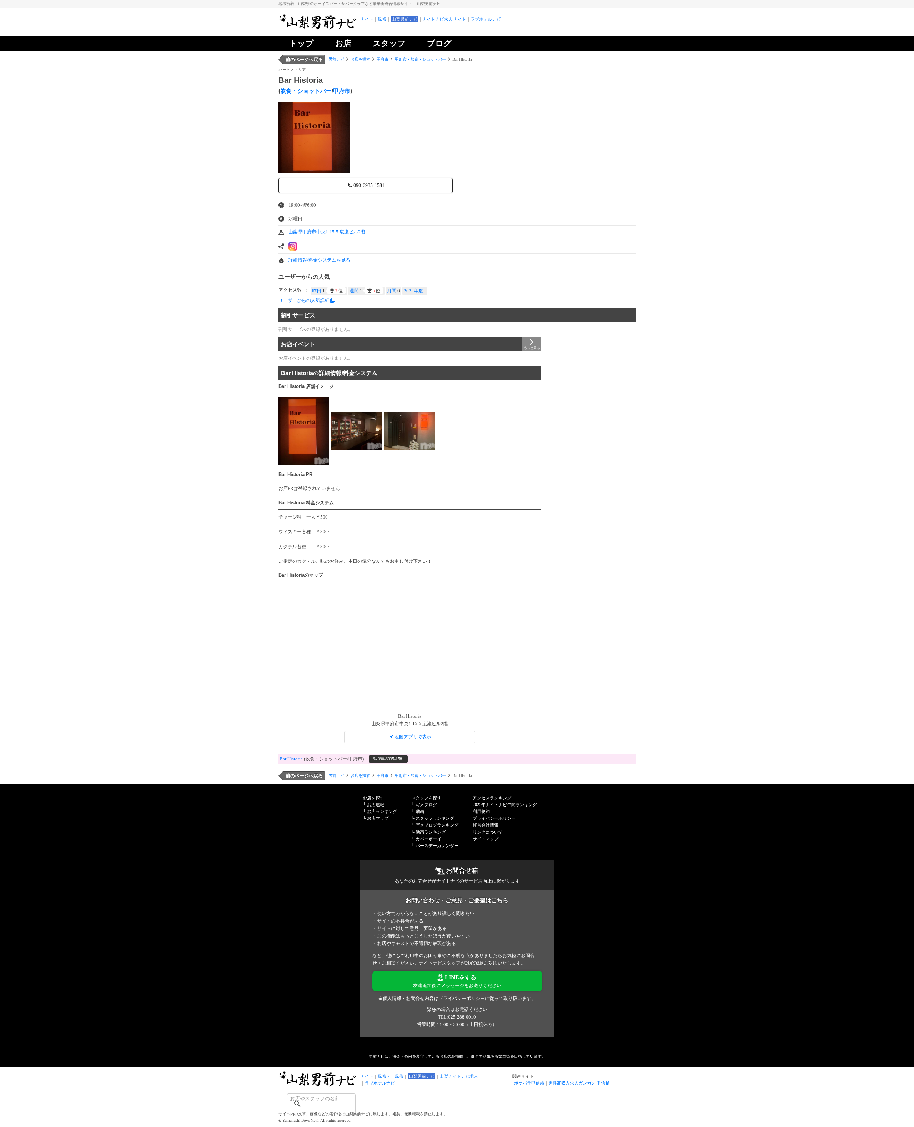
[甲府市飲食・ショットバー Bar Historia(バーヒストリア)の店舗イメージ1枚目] (303, 430)
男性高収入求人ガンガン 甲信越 (578, 1083)
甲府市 (382, 59)
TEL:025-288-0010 (457, 1017)
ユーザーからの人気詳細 (304, 300)
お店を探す (360, 59)
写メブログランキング (437, 825)
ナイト (367, 19)
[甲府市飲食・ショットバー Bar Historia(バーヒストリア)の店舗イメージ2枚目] (356, 430)
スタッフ (389, 43)
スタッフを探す (426, 797)
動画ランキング (431, 832)
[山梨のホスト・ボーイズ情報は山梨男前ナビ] (317, 28)
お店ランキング (382, 811)
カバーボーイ (428, 839)
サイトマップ (485, 839)
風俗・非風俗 (390, 1076)
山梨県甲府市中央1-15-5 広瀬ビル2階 (326, 231)
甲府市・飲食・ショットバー (420, 59)
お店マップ (377, 818)
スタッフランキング (435, 818)
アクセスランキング (492, 797)
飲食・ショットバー (306, 91)
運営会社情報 (485, 825)
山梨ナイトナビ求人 (459, 1076)
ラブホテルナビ (486, 19)
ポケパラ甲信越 (529, 1083)
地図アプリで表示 (412, 736)
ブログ (439, 43)
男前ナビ (336, 59)
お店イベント (298, 344)
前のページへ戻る (304, 59)
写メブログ (426, 804)
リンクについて (488, 832)
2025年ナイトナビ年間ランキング (505, 804)
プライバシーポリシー (494, 818)
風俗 (382, 19)
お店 (343, 43)
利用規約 (481, 811)
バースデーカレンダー (437, 845)
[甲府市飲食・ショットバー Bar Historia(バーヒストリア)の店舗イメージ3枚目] (409, 430)
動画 (420, 811)
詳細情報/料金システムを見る (319, 260)
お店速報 (375, 804)
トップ (301, 43)
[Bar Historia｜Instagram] (292, 246)
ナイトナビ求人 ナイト (444, 19)
